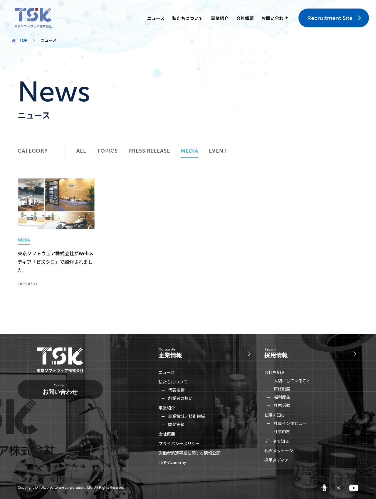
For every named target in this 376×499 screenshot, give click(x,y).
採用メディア (276, 460)
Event (218, 151)
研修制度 (282, 389)
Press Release (149, 151)
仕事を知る (274, 415)
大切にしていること (292, 380)
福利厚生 (282, 397)
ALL (81, 151)
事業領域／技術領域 (186, 416)
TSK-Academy (172, 462)
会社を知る (274, 372)
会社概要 (245, 18)
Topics (107, 151)
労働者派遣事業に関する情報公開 (189, 453)
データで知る (276, 441)
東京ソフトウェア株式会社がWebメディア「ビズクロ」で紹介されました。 (55, 262)
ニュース (155, 18)
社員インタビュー (290, 423)
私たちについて (187, 18)
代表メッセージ (278, 450)
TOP (23, 40)
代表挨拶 (176, 390)
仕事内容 (282, 431)
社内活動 (282, 405)
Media (190, 151)
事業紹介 (220, 18)
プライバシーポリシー (179, 443)
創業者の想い (180, 398)
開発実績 (176, 424)
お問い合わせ (274, 18)
